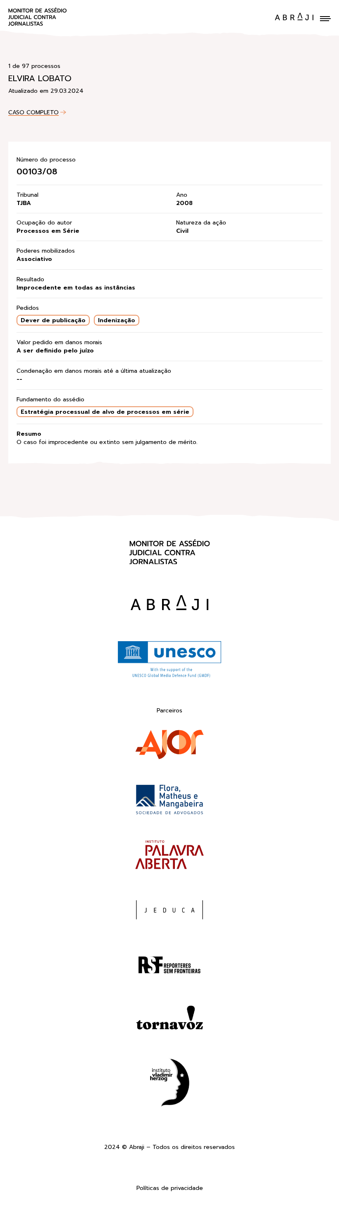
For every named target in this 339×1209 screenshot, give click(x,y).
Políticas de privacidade (169, 1188)
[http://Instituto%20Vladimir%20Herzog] (169, 1084)
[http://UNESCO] (169, 676)
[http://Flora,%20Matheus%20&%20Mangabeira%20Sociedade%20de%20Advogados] (169, 801)
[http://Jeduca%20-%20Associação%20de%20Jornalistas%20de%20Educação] (169, 911)
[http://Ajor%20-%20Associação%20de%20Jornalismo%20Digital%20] (169, 746)
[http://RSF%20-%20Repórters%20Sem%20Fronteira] (169, 966)
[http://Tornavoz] (169, 1021)
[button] (325, 18)
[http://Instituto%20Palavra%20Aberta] (169, 856)
